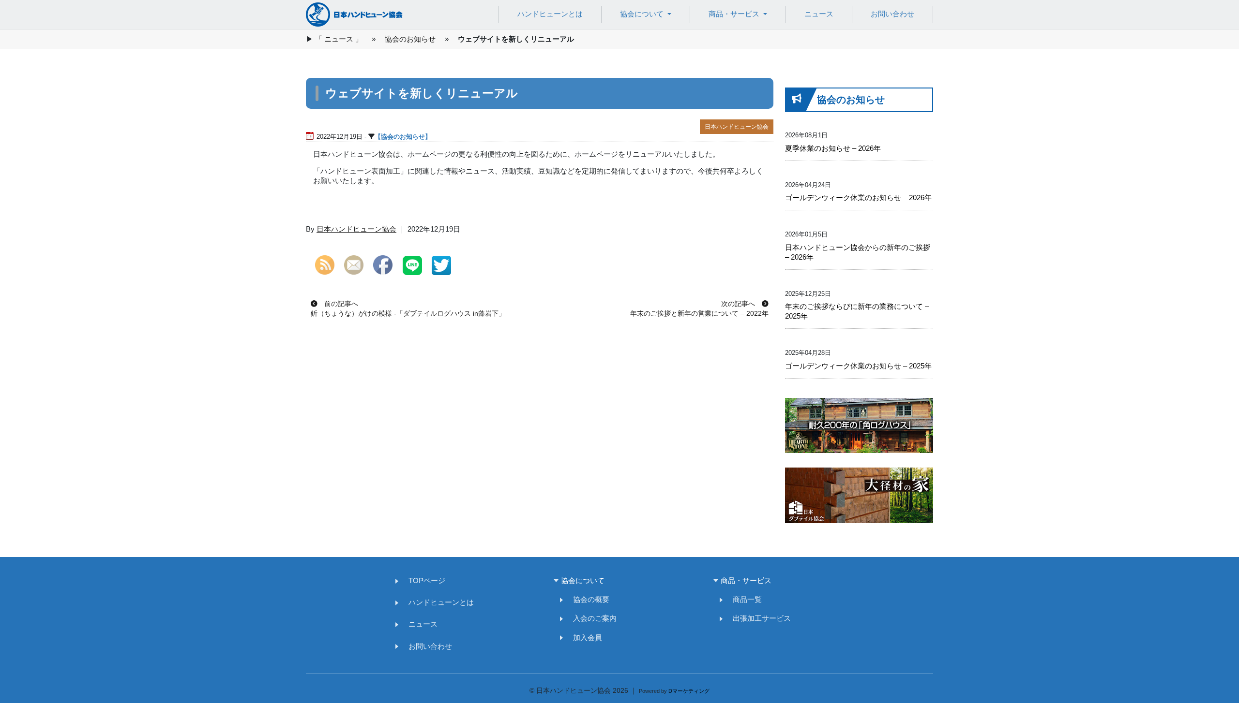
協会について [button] (642, 14)
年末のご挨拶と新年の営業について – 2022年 (699, 313)
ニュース (818, 14)
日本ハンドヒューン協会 (737, 126)
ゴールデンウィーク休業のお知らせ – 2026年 (858, 197)
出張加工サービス (758, 618)
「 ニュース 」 (339, 39)
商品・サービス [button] (735, 14)
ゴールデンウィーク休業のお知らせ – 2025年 (858, 366)
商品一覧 (743, 599)
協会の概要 (587, 599)
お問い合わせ (892, 14)
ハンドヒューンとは (550, 14)
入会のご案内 (591, 618)
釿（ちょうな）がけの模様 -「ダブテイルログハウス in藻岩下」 (408, 313)
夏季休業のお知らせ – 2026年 (833, 148)
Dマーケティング (689, 691)
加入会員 (584, 638)
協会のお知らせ (410, 39)
